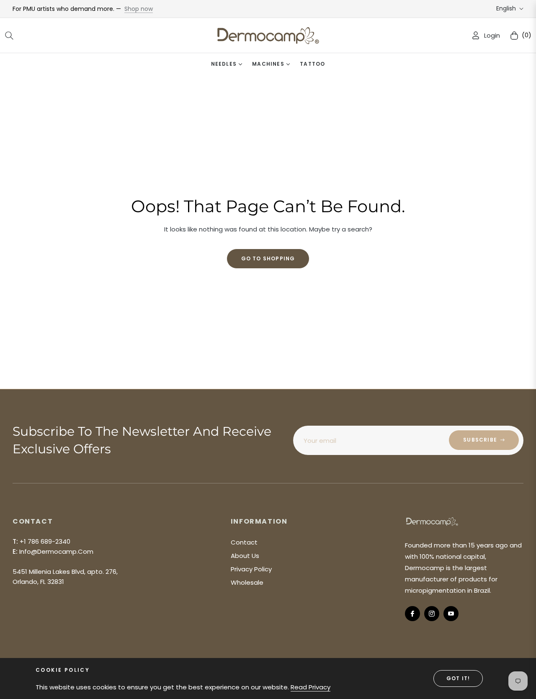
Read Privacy (310, 687)
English (506, 9)
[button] (9, 35)
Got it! (458, 678)
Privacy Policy (251, 569)
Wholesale (247, 582)
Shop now (138, 9)
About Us (245, 555)
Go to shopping (268, 258)
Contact (244, 542)
